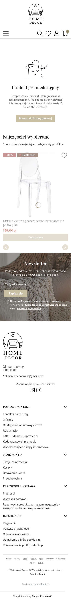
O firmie (8, 419)
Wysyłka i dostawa (14, 499)
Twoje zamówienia (15, 462)
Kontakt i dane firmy (15, 414)
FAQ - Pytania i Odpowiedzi (20, 436)
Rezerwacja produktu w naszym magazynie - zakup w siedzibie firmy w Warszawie (31, 506)
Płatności (9, 493)
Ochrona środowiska (16, 534)
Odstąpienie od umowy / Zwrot (22, 425)
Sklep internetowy (31, 596)
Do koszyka (35, 237)
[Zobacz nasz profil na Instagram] (38, 390)
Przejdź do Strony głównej (35, 118)
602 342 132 (16, 366)
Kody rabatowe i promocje (19, 441)
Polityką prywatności (29, 308)
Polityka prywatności (16, 528)
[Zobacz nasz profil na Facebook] (32, 390)
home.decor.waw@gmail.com (25, 376)
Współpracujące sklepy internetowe (26, 447)
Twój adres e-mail (16, 284)
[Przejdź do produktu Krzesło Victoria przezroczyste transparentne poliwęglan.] (35, 184)
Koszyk (7, 467)
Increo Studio (40, 584)
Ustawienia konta (14, 473)
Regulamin (26, 301)
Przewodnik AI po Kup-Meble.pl (23, 545)
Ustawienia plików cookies (20, 539)
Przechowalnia (12, 478)
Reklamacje (10, 430)
